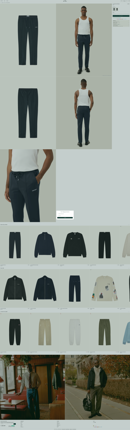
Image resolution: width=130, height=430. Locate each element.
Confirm (65, 217)
